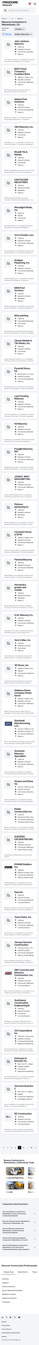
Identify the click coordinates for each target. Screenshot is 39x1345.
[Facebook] (6, 1317)
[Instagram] (15, 1317)
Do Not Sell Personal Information (11, 1333)
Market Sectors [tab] (23, 1272)
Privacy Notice (6, 1325)
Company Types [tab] (8, 1272)
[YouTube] (19, 1317)
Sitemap (4, 1336)
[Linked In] (2, 1317)
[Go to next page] (35, 1147)
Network (7, 5)
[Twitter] (10, 1317)
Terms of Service (6, 1329)
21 (31, 1147)
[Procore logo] (10, 2)
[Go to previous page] (3, 1147)
